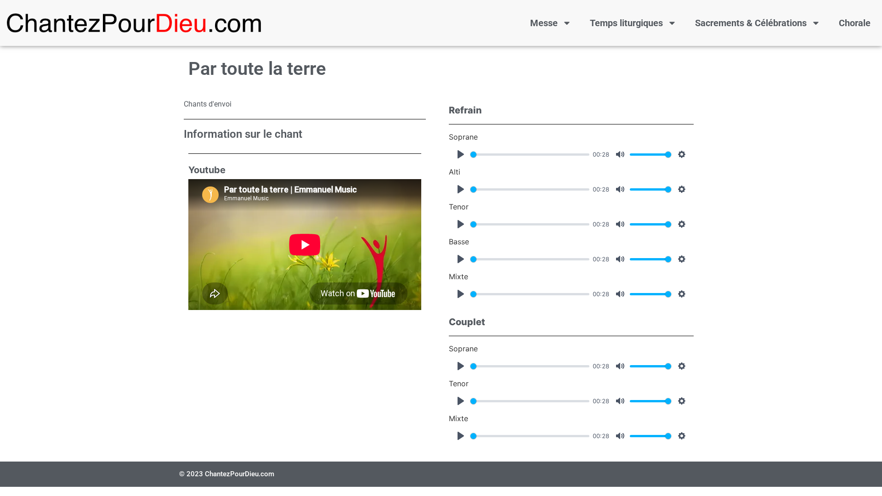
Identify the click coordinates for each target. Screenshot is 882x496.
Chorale (855, 22)
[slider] (529, 154)
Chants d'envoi (208, 104)
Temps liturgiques (626, 22)
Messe (544, 22)
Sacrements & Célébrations (751, 22)
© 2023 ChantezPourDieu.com (226, 474)
